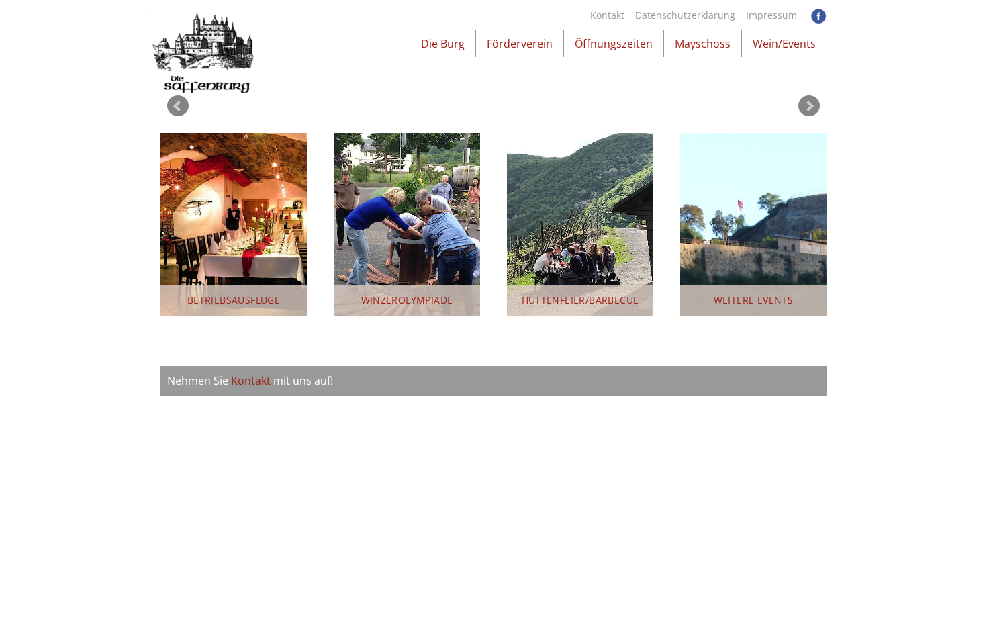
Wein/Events (784, 43)
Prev (178, 106)
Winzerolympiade (407, 299)
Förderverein (520, 43)
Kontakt (607, 15)
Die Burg (443, 43)
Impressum (771, 15)
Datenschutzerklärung (685, 15)
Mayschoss (703, 43)
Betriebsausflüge (233, 299)
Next (809, 106)
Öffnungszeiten (614, 43)
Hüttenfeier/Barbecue (580, 299)
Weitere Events (754, 299)
